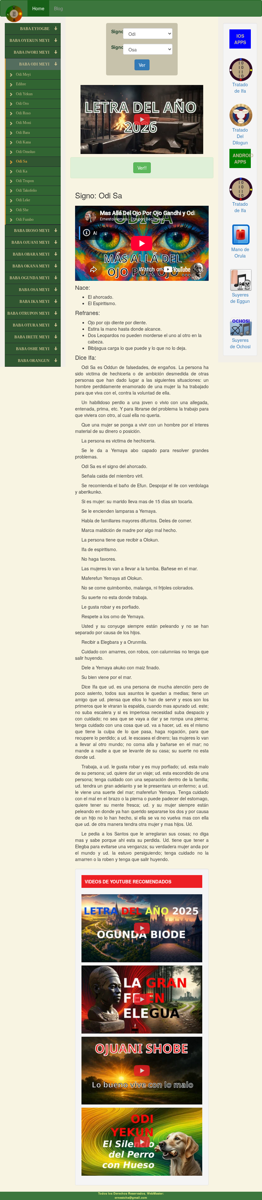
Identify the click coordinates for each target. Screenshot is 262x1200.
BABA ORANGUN (34, 360)
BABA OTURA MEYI (31, 325)
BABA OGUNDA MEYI (30, 278)
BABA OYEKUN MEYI (30, 40)
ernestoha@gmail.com (131, 1198)
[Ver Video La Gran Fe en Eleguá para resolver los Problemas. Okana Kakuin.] (142, 999)
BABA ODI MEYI (34, 64)
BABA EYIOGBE (35, 29)
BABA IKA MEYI (34, 301)
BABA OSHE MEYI (33, 349)
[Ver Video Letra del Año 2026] (142, 119)
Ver (142, 65)
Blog (58, 8)
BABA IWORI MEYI (32, 52)
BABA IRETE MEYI (32, 337)
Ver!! (142, 168)
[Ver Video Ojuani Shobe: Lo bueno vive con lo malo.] (142, 1070)
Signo (114, 31)
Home (38, 8)
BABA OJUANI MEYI (31, 242)
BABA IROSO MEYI (32, 230)
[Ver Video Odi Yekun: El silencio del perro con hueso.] (142, 1141)
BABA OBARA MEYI (31, 254)
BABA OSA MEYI (34, 290)
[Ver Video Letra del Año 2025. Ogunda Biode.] (142, 927)
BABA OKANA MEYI (31, 266)
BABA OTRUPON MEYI (28, 313)
